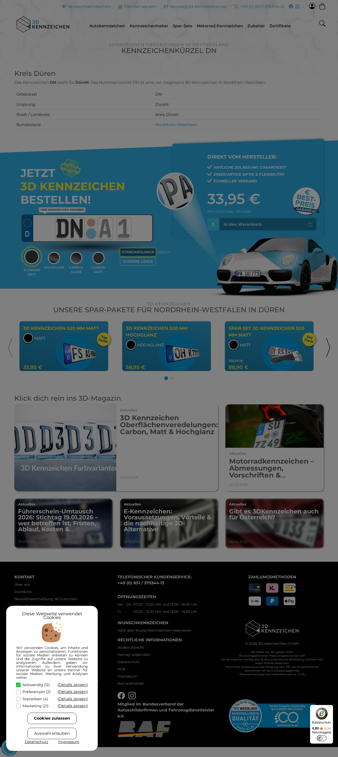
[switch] (322, 738)
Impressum (68, 741)
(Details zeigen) (72, 684)
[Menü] (330, 708)
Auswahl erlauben (52, 733)
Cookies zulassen (52, 718)
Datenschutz (36, 741)
